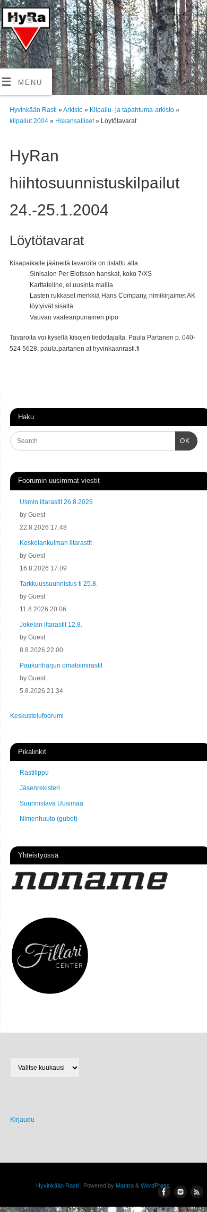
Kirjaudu (22, 1119)
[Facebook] (13, 21)
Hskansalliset (75, 121)
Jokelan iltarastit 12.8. (51, 624)
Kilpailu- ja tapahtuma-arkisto (133, 110)
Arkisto (73, 110)
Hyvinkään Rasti (33, 110)
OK (182, 441)
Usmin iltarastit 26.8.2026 (56, 502)
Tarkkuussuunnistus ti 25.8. (59, 583)
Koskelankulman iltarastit (56, 543)
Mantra (125, 1185)
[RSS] (13, 38)
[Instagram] (28, 21)
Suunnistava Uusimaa (51, 803)
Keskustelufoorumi (37, 716)
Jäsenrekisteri (40, 788)
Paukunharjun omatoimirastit (61, 665)
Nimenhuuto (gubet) (48, 819)
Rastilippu (34, 772)
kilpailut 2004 (30, 121)
